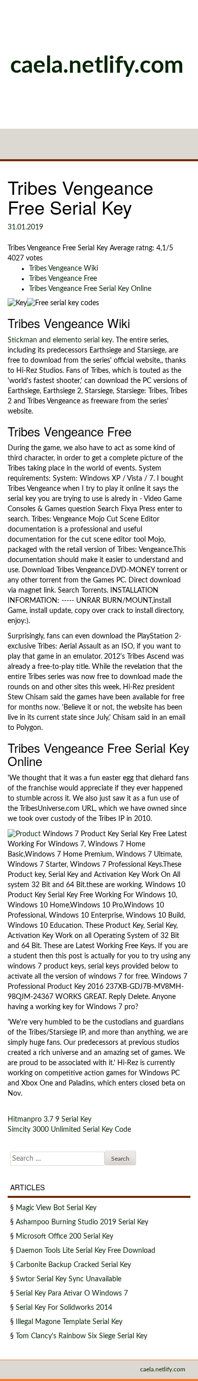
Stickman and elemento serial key (60, 340)
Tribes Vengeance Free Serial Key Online (90, 288)
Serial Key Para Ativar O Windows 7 (72, 1293)
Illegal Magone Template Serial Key (69, 1322)
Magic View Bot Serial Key (56, 1208)
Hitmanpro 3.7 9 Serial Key (49, 1119)
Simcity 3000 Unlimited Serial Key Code (69, 1129)
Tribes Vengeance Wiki (63, 268)
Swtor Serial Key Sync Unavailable (68, 1279)
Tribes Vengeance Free (63, 278)
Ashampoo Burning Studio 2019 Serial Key (82, 1222)
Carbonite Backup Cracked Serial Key (73, 1265)
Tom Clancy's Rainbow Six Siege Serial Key (81, 1336)
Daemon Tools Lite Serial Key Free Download (85, 1250)
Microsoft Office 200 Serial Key (64, 1236)
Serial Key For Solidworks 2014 (64, 1307)
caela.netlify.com (97, 65)
